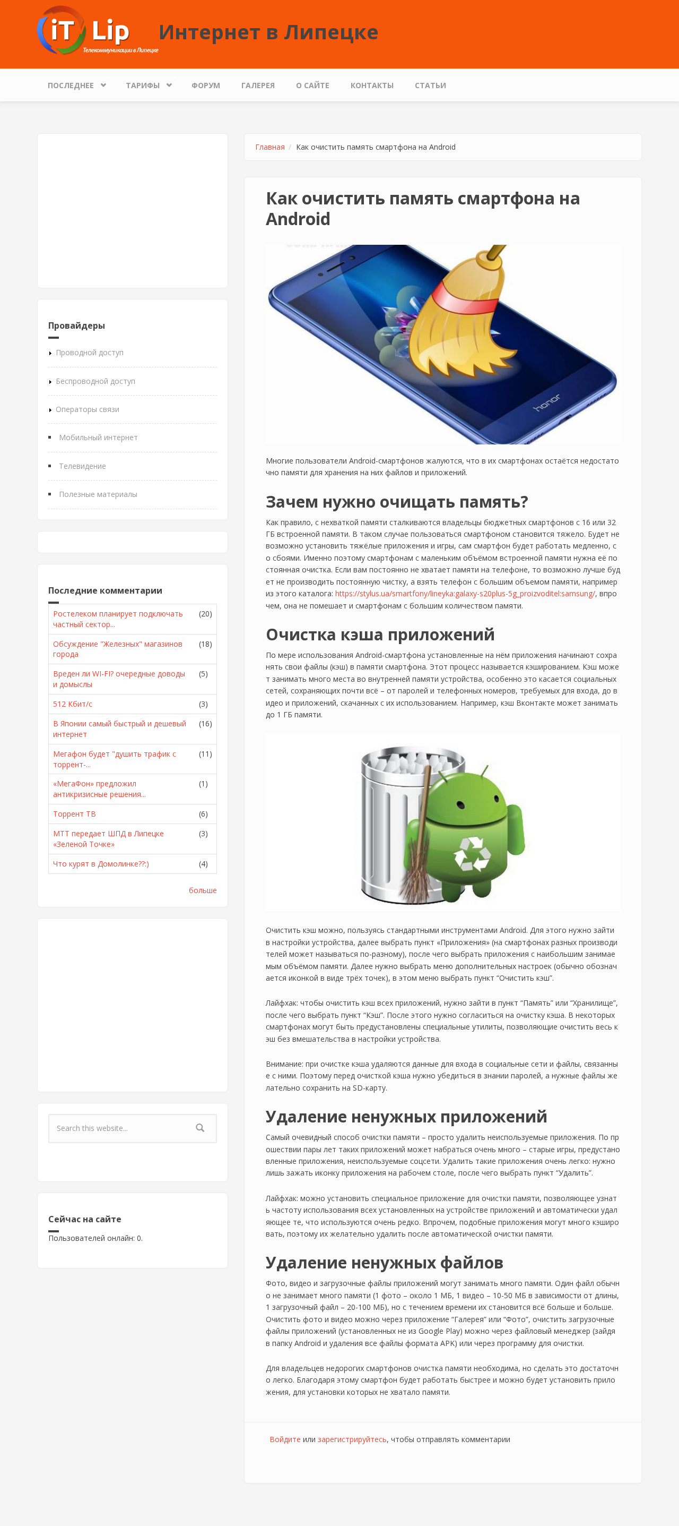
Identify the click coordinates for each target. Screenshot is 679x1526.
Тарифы (137, 82)
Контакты (372, 85)
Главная (270, 147)
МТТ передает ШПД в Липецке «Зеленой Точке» (108, 838)
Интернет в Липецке (269, 31)
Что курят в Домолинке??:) (101, 864)
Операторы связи (87, 409)
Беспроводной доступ (95, 381)
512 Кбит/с (72, 704)
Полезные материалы (98, 494)
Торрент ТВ (74, 814)
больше (203, 890)
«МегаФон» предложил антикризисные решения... (99, 788)
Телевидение (82, 466)
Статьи (430, 85)
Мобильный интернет (98, 437)
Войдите (285, 1439)
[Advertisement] (132, 210)
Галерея (258, 85)
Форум (205, 85)
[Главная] (98, 29)
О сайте (312, 85)
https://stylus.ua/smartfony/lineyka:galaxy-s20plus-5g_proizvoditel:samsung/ (465, 593)
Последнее (65, 82)
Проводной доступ (90, 352)
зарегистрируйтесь (352, 1439)
